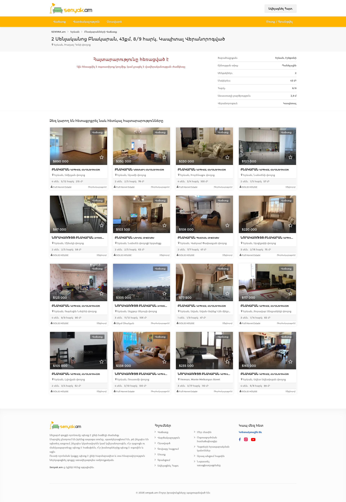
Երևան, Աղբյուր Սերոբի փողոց (137, 311)
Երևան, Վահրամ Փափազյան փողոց (203, 243)
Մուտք (162, 454)
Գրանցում (164, 460)
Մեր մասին (204, 432)
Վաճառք (59, 21)
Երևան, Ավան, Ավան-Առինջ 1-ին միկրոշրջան (205, 311)
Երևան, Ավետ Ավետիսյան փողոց (264, 379)
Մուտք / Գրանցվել (279, 21)
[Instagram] (246, 439)
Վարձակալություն (86, 21)
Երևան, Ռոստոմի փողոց (133, 379)
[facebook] (239, 439)
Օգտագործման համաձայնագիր (207, 439)
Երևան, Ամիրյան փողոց (69, 175)
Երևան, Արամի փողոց (131, 175)
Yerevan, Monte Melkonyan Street (199, 379)
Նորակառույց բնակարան (85, 238)
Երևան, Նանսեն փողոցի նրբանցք (139, 243)
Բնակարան (76, 169)
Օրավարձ (114, 21)
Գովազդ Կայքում (168, 448)
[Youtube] (253, 439)
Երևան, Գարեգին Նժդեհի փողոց (75, 311)
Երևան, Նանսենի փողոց (258, 175)
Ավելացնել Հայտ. (280, 8)
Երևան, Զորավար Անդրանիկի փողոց (266, 311)
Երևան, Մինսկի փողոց (69, 243)
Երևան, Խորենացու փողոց (196, 175)
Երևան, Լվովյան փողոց (69, 379)
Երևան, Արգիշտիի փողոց (259, 243)
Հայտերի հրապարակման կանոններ (213, 448)
